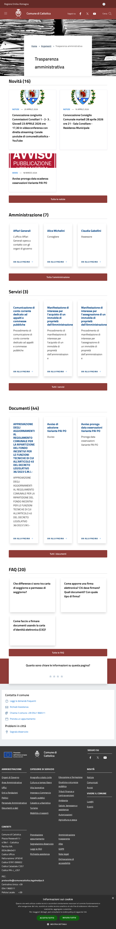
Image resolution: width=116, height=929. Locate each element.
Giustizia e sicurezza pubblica (68, 784)
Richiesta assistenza (40, 854)
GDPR (61, 849)
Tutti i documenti (58, 554)
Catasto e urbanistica (40, 803)
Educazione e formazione (70, 777)
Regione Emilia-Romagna (16, 4)
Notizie (15, 109)
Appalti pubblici (37, 797)
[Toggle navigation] (5, 13)
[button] (58, 924)
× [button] (113, 898)
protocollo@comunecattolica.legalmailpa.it (23, 880)
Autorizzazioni (65, 814)
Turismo (34, 808)
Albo (61, 844)
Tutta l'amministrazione (58, 277)
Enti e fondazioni (10, 792)
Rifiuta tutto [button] (69, 918)
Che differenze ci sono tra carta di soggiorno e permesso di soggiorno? (31, 587)
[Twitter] (86, 13)
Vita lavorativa (37, 787)
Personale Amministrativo (14, 803)
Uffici (4, 787)
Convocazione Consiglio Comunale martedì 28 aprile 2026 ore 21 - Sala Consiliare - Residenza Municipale (83, 121)
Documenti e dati (10, 808)
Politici (5, 797)
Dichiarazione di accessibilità (66, 861)
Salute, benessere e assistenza (68, 807)
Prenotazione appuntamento (37, 836)
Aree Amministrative (12, 782)
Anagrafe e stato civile (41, 777)
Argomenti (46, 46)
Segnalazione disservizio (41, 844)
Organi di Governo (10, 777)
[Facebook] (79, 13)
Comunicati (92, 782)
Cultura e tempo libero (41, 782)
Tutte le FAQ (58, 652)
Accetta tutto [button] (47, 918)
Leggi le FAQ (36, 849)
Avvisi (15, 172)
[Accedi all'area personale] (104, 4)
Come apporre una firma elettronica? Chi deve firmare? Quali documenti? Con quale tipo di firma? (82, 589)
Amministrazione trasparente (67, 836)
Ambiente (63, 800)
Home (34, 46)
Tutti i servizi (58, 387)
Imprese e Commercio (40, 792)
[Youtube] (93, 13)
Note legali (64, 854)
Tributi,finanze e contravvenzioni (66, 793)
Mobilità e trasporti (39, 813)
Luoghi (90, 801)
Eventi (90, 806)
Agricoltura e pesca (68, 819)
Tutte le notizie (58, 199)
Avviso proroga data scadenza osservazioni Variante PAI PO (30, 180)
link (85, 912)
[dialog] (58, 912)
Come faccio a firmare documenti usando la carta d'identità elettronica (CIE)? (29, 625)
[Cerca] (110, 13)
